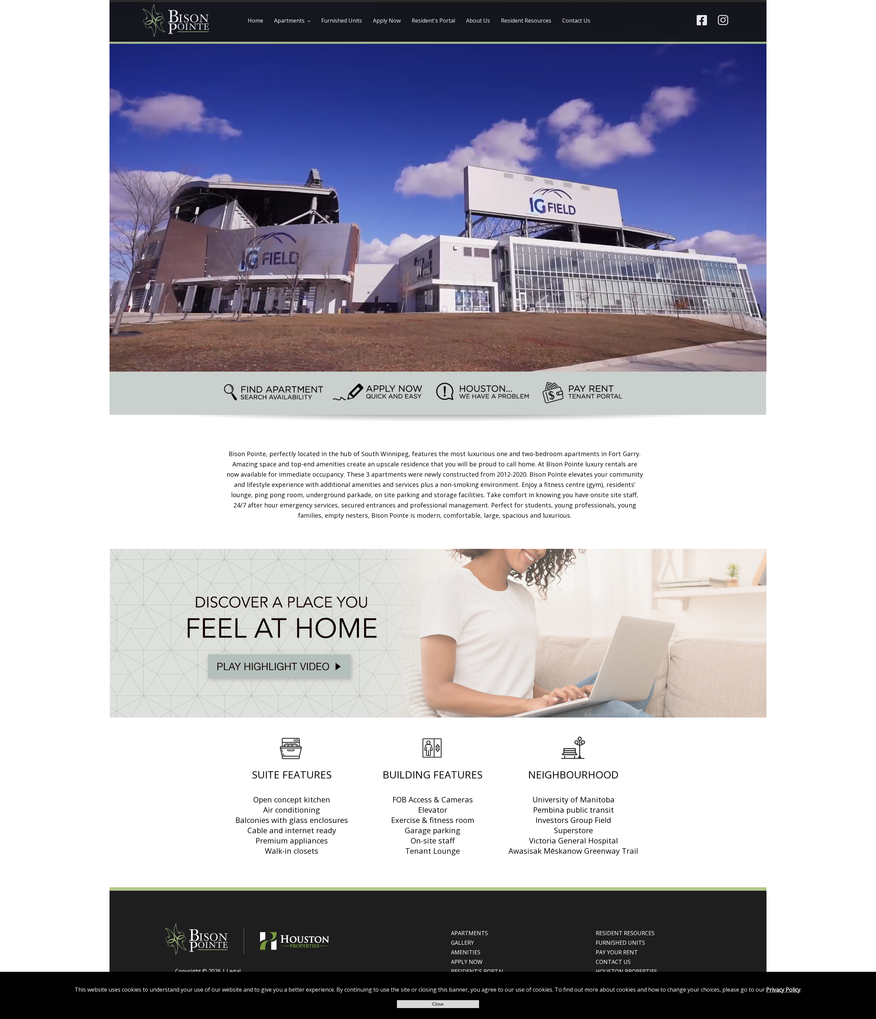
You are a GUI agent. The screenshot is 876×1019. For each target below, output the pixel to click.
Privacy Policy (783, 989)
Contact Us (576, 20)
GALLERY (462, 942)
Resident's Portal (433, 20)
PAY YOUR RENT (617, 952)
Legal (234, 971)
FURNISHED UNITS (620, 942)
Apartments (294, 20)
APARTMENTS (469, 933)
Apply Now (387, 20)
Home (255, 20)
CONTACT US (613, 962)
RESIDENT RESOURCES (625, 933)
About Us (478, 20)
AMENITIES (465, 952)
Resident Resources (526, 20)
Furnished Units (341, 20)
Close (437, 1004)
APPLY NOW (466, 962)
